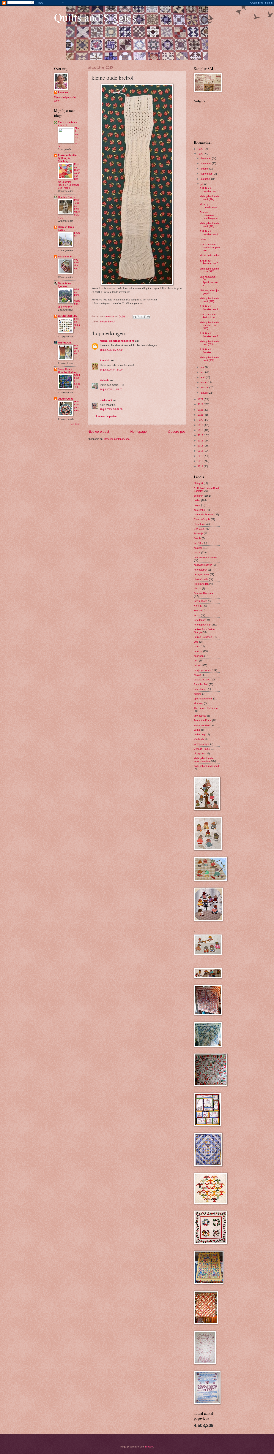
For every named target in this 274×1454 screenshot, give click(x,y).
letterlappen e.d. (202, 624)
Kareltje (198, 605)
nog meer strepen (76, 264)
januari (204, 392)
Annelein (105, 360)
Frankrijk (198, 533)
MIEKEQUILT (65, 342)
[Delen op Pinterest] (148, 317)
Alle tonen (75, 424)
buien (203, 239)
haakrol (198, 548)
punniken (199, 656)
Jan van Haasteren (204, 593)
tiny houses (200, 715)
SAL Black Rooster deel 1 (209, 335)
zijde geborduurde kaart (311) (209, 300)
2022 (201, 409)
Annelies (63, 92)
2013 (201, 456)
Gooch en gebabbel (77, 406)
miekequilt (106, 400)
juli (202, 184)
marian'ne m (65, 256)
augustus (206, 179)
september (207, 173)
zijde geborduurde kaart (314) (209, 198)
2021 (201, 414)
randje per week (202, 670)
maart (204, 382)
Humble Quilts (66, 197)
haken (197, 552)
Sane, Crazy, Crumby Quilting (67, 370)
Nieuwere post (98, 431)
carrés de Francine (204, 514)
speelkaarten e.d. (203, 698)
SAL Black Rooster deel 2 (209, 308)
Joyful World (200, 601)
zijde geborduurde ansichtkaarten (203, 760)
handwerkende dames (205, 557)
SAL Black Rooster (205, 351)
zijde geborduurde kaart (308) (209, 359)
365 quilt (198, 483)
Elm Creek (199, 529)
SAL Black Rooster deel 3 (209, 262)
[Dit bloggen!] (138, 317)
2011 (201, 466)
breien (103, 321)
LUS (196, 641)
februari (205, 387)
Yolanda (104, 380)
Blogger (149, 1446)
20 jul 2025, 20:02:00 (111, 409)
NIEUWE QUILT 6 (77, 350)
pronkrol (198, 651)
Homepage (138, 431)
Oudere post (177, 431)
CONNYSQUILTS (67, 316)
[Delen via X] (141, 317)
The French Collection (206, 708)
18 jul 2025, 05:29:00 (111, 350)
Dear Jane (199, 524)
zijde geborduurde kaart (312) (209, 270)
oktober (205, 168)
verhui (197, 729)
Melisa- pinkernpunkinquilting (117, 340)
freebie (197, 538)
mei (203, 372)
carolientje (199, 510)
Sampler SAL (201, 684)
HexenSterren (201, 583)
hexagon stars (201, 574)
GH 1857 (198, 543)
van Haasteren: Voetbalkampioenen (210, 247)
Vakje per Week (202, 725)
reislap (197, 675)
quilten (197, 665)
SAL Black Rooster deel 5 (209, 190)
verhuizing (199, 734)
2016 (201, 440)
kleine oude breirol (209, 255)
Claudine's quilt (202, 519)
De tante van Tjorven (65, 285)
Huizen (197, 588)
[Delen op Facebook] (145, 317)
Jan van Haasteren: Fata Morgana (209, 215)
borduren (198, 495)
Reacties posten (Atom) (117, 439)
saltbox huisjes (202, 679)
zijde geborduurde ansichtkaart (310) (209, 325)
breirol (111, 321)
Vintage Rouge (202, 748)
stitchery (198, 703)
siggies (197, 694)
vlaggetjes (199, 753)
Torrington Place (202, 720)
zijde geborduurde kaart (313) (209, 225)
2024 (201, 399)
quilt (196, 660)
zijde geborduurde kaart (206, 766)
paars (197, 646)
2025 (201, 154)
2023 (201, 404)
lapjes (197, 615)
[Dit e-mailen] (134, 317)
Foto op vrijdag (77, 323)
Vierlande (199, 739)
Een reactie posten (106, 416)
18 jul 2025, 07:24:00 (111, 369)
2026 (201, 149)
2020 (201, 420)
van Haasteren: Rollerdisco (208, 316)
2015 (201, 445)
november (206, 163)
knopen (198, 610)
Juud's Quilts (65, 398)
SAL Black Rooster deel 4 (209, 233)
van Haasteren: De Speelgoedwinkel (209, 281)
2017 (201, 435)
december (206, 158)
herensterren (200, 569)
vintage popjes (202, 744)
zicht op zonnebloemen (209, 206)
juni (203, 367)
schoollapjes (200, 689)
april (203, 377)
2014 (201, 450)
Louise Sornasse (203, 637)
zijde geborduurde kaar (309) (209, 343)
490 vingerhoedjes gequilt (209, 292)
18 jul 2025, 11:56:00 (111, 389)
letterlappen (200, 620)
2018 (201, 430)
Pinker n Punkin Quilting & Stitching (67, 158)
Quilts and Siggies (95, 17)
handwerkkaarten (203, 564)
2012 (201, 461)
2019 (201, 425)
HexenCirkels (201, 579)
